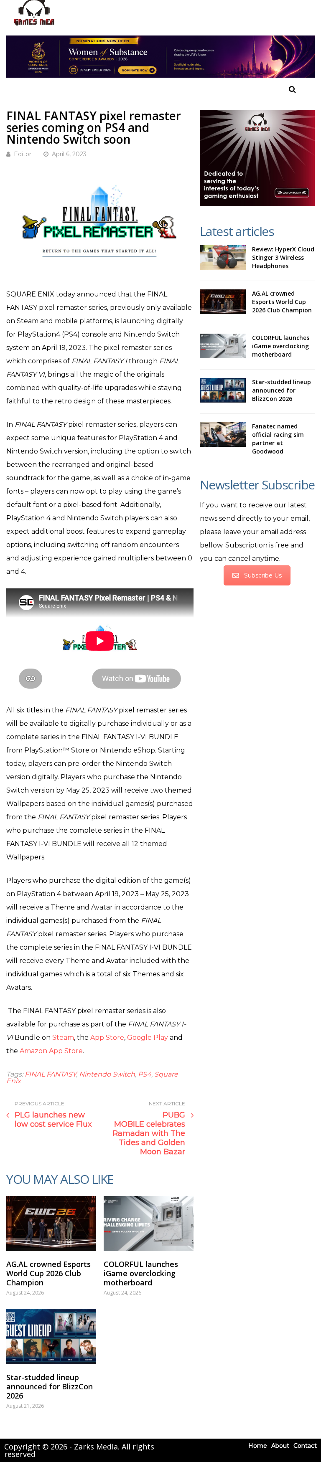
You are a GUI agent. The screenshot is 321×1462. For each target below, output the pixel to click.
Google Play (147, 1037)
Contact (305, 1446)
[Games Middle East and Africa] (34, 25)
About (280, 1446)
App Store (107, 1037)
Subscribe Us (263, 575)
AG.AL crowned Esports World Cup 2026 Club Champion (48, 1273)
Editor (22, 154)
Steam (63, 1037)
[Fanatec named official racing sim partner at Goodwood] (223, 434)
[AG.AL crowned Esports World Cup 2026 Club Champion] (51, 1224)
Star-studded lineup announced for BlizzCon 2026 (49, 1386)
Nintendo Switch (107, 1074)
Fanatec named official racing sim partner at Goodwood (278, 438)
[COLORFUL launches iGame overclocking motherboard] (149, 1224)
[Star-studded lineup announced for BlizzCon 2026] (51, 1336)
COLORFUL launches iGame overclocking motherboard (141, 1273)
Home (257, 1446)
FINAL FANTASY (50, 1074)
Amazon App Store (51, 1051)
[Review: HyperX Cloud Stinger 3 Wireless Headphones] (223, 257)
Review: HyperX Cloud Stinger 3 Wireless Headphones (283, 257)
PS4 (144, 1074)
